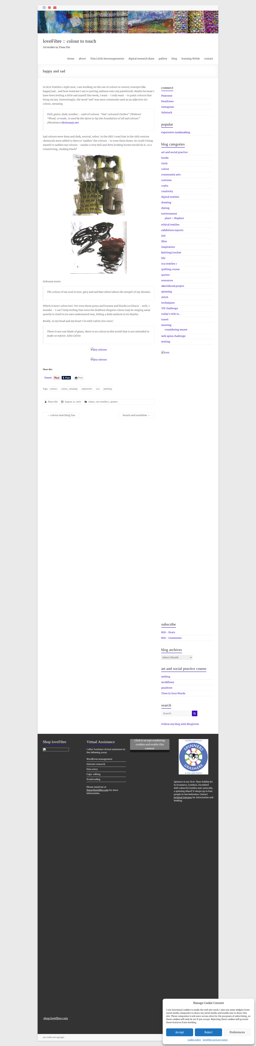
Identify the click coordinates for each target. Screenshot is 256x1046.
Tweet (48, 377)
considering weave (176, 329)
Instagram (167, 106)
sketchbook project (172, 286)
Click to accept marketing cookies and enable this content (149, 744)
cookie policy (194, 1040)
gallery (163, 58)
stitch (164, 297)
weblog (165, 676)
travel (164, 319)
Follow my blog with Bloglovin (180, 724)
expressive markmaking (175, 132)
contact (208, 58)
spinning (166, 291)
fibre (164, 241)
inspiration (168, 247)
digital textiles (170, 196)
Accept (179, 1032)
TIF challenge (169, 308)
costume (166, 180)
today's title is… (171, 313)
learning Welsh (190, 58)
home (70, 58)
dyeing (165, 208)
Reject (208, 1032)
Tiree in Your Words (173, 693)
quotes (114, 401)
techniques (168, 302)
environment (169, 213)
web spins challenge (173, 336)
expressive (87, 389)
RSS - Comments (171, 637)
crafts (164, 185)
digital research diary (141, 58)
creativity (167, 191)
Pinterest (166, 95)
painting (108, 389)
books (165, 157)
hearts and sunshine (136, 415)
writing (165, 341)
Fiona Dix (53, 401)
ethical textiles (170, 224)
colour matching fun (61, 415)
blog (174, 58)
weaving (166, 325)
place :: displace (174, 218)
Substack (166, 112)
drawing (166, 202)
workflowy (167, 682)
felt (163, 235)
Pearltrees (167, 101)
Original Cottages (183, 797)
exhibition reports (172, 230)
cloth (164, 163)
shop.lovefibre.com (55, 1018)
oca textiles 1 (102, 401)
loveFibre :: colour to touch (69, 41)
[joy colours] (99, 349)
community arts (171, 174)
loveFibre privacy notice (215, 1040)
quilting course (170, 269)
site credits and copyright (53, 1037)
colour (91, 401)
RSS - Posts (168, 632)
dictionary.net (70, 122)
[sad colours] (99, 155)
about (82, 58)
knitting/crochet (171, 252)
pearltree (166, 687)
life (163, 258)
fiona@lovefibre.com (97, 790)
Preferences (237, 1032)
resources (167, 280)
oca (97, 389)
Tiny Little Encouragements (107, 58)
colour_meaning (69, 389)
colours (53, 389)
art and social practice (174, 152)
